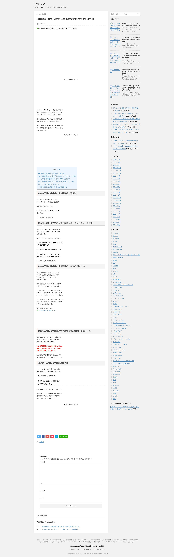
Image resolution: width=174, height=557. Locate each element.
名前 (41, 484)
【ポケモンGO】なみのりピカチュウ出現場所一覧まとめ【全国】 (131, 88)
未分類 (115, 388)
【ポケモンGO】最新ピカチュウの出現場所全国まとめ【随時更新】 (93, 540)
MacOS (115, 252)
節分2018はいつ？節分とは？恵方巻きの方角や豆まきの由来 (131, 72)
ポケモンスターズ (118, 350)
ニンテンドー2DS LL (119, 323)
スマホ (115, 304)
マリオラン (116, 358)
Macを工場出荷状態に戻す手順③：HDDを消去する (54, 179)
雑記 (114, 399)
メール (42, 491)
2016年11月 (117, 200)
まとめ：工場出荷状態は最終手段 (48, 184)
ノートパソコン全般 (119, 328)
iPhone (115, 236)
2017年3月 (116, 190)
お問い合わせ (55, 542)
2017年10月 (117, 173)
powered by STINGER (101, 553)
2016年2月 (116, 225)
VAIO (114, 268)
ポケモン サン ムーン (120, 344)
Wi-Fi (115, 277)
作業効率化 (116, 374)
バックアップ (117, 331)
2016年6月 (116, 214)
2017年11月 (117, 171)
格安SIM (116, 391)
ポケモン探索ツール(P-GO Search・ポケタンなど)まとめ (118, 542)
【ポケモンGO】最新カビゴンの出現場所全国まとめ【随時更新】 (54, 540)
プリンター (116, 342)
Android (116, 233)
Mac (114, 244)
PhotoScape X (118, 258)
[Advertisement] (71, 95)
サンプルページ (65, 542)
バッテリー (116, 334)
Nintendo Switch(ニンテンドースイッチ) (126, 255)
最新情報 (116, 385)
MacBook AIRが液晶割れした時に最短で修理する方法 (60, 527)
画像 (114, 393)
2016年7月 (116, 211)
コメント (42, 462)
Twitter (115, 266)
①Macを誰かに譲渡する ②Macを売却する (53, 187)
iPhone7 (116, 239)
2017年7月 (116, 179)
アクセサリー (117, 287)
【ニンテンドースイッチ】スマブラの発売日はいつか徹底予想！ (131, 56)
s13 (114, 263)
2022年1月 (116, 160)
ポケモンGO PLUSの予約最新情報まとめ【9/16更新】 (86, 542)
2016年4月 (116, 219)
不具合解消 (116, 372)
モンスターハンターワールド (122, 363)
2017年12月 (117, 168)
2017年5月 (116, 184)
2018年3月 (116, 162)
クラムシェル (117, 293)
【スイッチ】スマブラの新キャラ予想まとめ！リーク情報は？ (131, 39)
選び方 (115, 396)
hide (58, 169)
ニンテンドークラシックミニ (122, 325)
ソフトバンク (117, 309)
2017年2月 (116, 192)
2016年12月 (117, 198)
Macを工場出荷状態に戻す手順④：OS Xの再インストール (56, 181)
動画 (114, 380)
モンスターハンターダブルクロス (123, 361)
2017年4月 (116, 187)
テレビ (115, 317)
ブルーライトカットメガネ (121, 339)
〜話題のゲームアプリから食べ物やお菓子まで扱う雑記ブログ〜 (87, 549)
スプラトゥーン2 (118, 298)
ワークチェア (117, 369)
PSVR (115, 260)
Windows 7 (117, 279)
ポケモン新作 (117, 353)
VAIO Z (115, 271)
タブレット (116, 312)
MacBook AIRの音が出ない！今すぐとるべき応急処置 (60, 529)
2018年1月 (116, 165)
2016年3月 (116, 222)
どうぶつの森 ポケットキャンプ (123, 285)
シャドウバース (118, 296)
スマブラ (116, 301)
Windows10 (117, 282)
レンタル (116, 366)
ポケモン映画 (117, 355)
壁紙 (114, 382)
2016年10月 (117, 203)
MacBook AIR (117, 247)
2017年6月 (116, 181)
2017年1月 (116, 195)
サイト (42, 498)
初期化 (41, 442)
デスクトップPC (118, 320)
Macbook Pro (117, 249)
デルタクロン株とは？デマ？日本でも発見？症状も (131, 24)
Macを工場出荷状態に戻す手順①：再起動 (51, 173)
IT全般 (115, 241)
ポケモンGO (117, 347)
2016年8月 (116, 209)
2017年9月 (116, 176)
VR (114, 274)
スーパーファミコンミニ (121, 306)
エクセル (116, 290)
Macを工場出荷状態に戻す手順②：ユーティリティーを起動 (57, 176)
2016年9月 (116, 206)
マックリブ (39, 3)
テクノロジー (117, 315)
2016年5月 (116, 217)
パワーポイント (118, 336)
